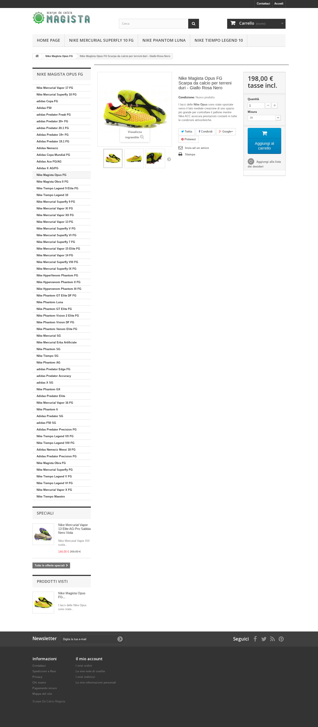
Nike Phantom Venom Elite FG (57, 329)
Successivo (169, 159)
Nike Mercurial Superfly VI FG (56, 235)
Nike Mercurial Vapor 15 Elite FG (58, 248)
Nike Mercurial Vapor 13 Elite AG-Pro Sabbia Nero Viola (74, 528)
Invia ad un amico (197, 148)
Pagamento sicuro (44, 688)
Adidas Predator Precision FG (57, 429)
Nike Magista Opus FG (51, 175)
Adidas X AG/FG (47, 168)
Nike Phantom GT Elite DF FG (56, 295)
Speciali (45, 513)
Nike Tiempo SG (47, 355)
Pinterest (190, 139)
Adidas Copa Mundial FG (53, 154)
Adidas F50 (44, 108)
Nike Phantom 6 (47, 409)
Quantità (253, 99)
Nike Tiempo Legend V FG (54, 476)
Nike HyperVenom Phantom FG (57, 275)
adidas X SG (45, 382)
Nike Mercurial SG (49, 335)
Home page (48, 40)
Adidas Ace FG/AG (49, 161)
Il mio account (89, 658)
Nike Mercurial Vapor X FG (54, 489)
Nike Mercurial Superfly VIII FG (57, 262)
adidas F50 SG (46, 422)
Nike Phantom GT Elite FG (54, 309)
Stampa (190, 154)
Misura (253, 111)
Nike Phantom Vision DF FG (55, 322)
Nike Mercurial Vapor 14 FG (55, 255)
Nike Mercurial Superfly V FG (56, 228)
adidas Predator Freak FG (54, 114)
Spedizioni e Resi (44, 671)
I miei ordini (84, 665)
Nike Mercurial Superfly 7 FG (56, 242)
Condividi (206, 131)
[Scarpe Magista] (72, 17)
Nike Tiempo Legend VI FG (55, 483)
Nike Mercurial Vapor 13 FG (55, 221)
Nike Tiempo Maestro (51, 496)
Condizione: (186, 97)
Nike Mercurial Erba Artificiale (57, 342)
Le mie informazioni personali (96, 682)
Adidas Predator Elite (51, 396)
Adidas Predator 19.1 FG (53, 141)
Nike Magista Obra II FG (52, 181)
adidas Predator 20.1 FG (53, 128)
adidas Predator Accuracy (54, 376)
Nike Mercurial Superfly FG (55, 469)
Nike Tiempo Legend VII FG (55, 436)
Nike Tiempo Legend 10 (218, 40)
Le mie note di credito (90, 671)
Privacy (37, 677)
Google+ (227, 131)
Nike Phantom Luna (164, 40)
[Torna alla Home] (37, 56)
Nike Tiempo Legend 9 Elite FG (57, 188)
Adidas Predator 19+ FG (53, 134)
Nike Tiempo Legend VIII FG (55, 443)
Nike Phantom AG (48, 362)
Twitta (188, 131)
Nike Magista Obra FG (51, 463)
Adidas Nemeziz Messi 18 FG (56, 449)
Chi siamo (39, 682)
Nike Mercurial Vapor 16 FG (55, 402)
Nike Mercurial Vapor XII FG (55, 215)
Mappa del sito (42, 693)
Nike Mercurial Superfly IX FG (56, 268)
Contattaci (263, 3)
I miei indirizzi (85, 677)
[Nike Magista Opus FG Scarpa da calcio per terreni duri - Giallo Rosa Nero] (112, 158)
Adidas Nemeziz (47, 148)
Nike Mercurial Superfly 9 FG (56, 201)
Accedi (278, 3)
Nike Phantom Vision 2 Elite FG (58, 315)
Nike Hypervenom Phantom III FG (59, 288)
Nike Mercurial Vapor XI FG (55, 208)
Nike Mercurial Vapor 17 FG (55, 87)
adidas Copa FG (47, 101)
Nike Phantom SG (48, 349)
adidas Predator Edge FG (53, 369)
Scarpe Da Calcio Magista (48, 701)
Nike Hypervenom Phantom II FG (58, 282)
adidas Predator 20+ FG (52, 121)
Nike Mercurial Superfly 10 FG (101, 40)
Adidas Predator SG (50, 416)
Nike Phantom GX (48, 389)
